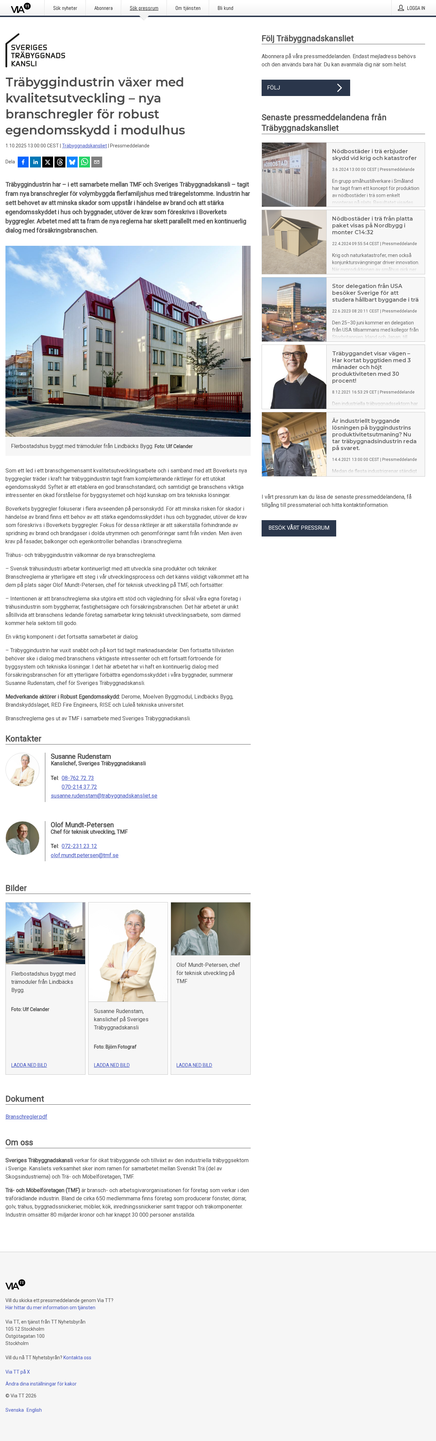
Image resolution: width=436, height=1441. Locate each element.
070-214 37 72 (79, 787)
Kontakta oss (77, 1357)
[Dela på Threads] (59, 163)
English (34, 1410)
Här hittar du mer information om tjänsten (50, 1307)
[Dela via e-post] (96, 163)
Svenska (14, 1410)
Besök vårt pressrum (298, 528)
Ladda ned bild (29, 1065)
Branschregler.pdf (26, 1117)
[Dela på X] (47, 163)
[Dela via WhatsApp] (84, 163)
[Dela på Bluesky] (72, 163)
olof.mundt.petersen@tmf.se (85, 855)
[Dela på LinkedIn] (35, 163)
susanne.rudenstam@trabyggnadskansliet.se (104, 796)
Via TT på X (17, 1372)
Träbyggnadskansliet (84, 145)
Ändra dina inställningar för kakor (41, 1384)
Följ (273, 87)
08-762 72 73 (78, 778)
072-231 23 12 (79, 846)
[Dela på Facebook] (23, 163)
